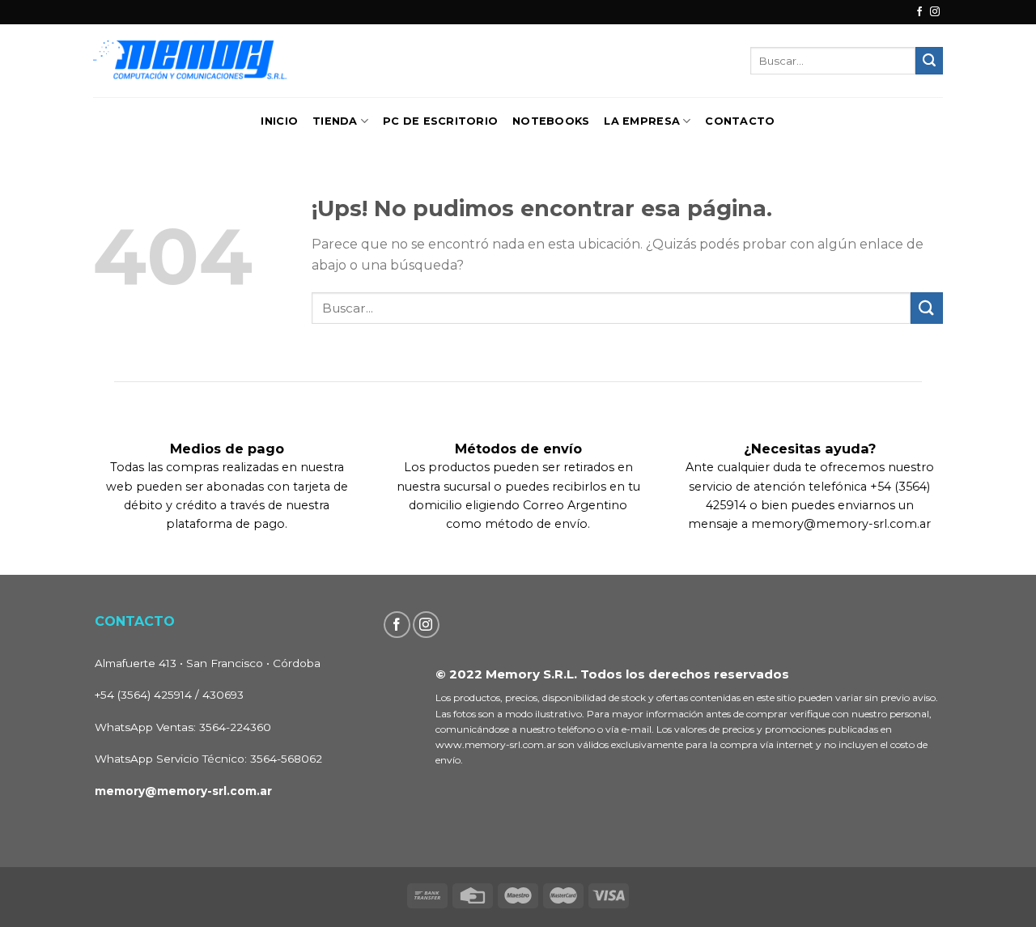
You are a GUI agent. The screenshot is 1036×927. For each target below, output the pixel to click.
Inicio (279, 121)
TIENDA (335, 121)
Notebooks (550, 121)
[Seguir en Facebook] (919, 12)
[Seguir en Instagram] (935, 12)
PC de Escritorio (440, 121)
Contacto (740, 121)
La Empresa (642, 121)
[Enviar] (929, 60)
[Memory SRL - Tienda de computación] (240, 60)
